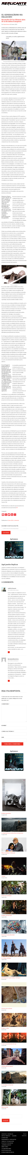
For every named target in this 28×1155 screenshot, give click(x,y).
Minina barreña (4, 1107)
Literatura (4, 1137)
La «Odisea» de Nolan (6, 958)
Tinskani (3, 876)
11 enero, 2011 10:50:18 (13, 590)
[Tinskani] (14, 866)
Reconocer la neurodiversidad (7, 934)
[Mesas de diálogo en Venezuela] (14, 845)
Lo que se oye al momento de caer (8, 1043)
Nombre (4, 725)
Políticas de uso (6, 1150)
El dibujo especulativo (6, 813)
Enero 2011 (10, 520)
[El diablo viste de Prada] (14, 907)
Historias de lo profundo (6, 1008)
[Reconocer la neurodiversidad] (14, 927)
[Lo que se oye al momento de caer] (14, 1038)
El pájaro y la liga (5, 1028)
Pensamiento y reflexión (8, 1139)
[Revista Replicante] (14, 4)
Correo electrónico (7, 731)
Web (2, 737)
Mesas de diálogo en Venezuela (8, 852)
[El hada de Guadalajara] (14, 888)
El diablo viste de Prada (6, 915)
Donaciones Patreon (7, 1152)
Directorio (4, 1146)
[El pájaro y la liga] (14, 1020)
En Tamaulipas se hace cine (7, 1084)
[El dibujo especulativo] (14, 795)
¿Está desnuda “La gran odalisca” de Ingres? (10, 977)
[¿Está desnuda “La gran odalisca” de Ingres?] (14, 970)
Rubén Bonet (6, 24)
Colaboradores (6, 1148)
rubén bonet (12, 588)
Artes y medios (5, 1135)
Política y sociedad (7, 1143)
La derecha (16, 520)
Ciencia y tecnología (7, 1141)
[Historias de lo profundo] (14, 995)
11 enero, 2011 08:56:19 (13, 660)
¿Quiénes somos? (6, 1145)
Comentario (5, 704)
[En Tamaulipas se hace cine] (14, 1077)
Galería (14, 1135)
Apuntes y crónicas (7, 1134)
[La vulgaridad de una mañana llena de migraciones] (14, 825)
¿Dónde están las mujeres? (7, 1066)
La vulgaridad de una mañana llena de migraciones (12, 833)
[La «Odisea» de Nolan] (14, 948)
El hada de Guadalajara (6, 895)
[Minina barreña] (14, 1097)
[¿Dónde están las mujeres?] (14, 1056)
